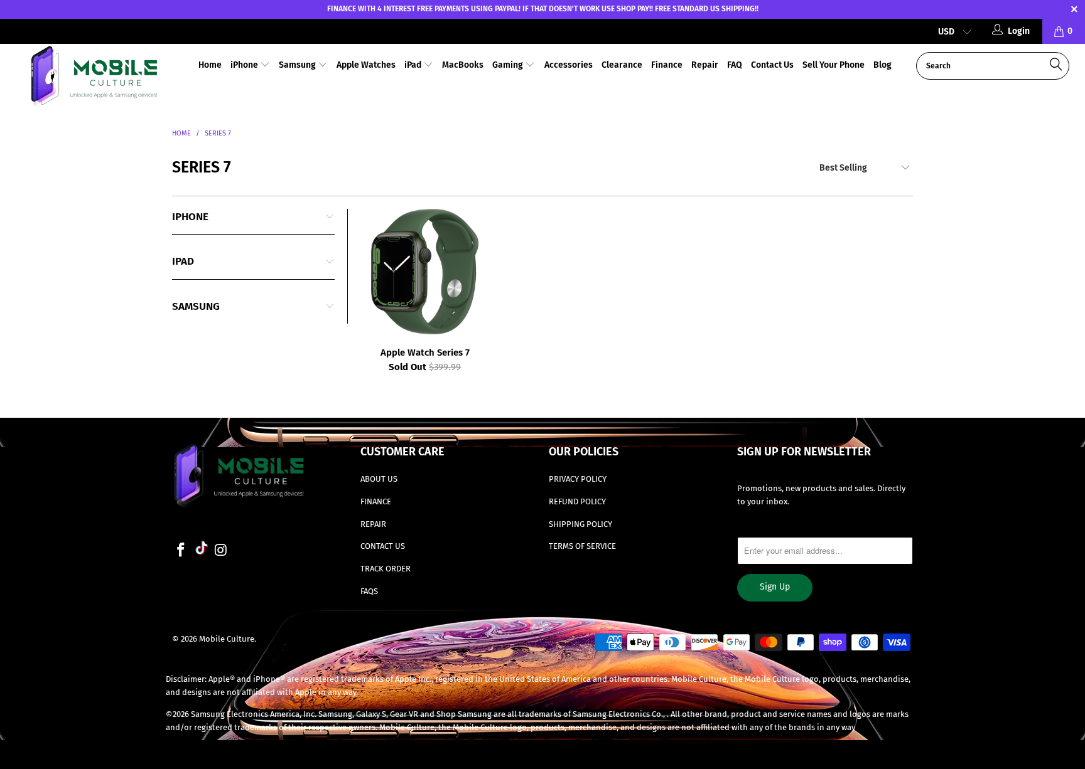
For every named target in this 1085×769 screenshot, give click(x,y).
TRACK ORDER (385, 568)
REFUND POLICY (577, 501)
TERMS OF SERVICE (582, 546)
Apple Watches (366, 65)
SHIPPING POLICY (580, 524)
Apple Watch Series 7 (424, 271)
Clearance (622, 65)
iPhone (245, 65)
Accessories (568, 65)
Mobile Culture (226, 639)
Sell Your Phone (833, 65)
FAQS (369, 591)
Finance (667, 65)
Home (210, 65)
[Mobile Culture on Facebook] (181, 551)
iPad (413, 65)
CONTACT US (382, 546)
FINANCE (375, 501)
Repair (704, 65)
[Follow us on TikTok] (201, 550)
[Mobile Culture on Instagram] (221, 551)
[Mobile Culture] (93, 79)
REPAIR (373, 524)
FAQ (734, 65)
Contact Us (772, 65)
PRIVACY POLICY (578, 479)
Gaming (508, 65)
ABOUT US (378, 479)
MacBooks (462, 65)
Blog (882, 65)
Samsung (298, 65)
